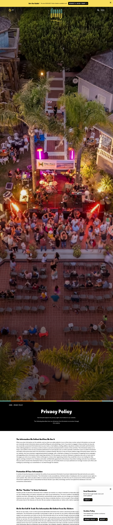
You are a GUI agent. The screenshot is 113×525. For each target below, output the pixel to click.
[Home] (56, 15)
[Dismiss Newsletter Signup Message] (110, 489)
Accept (102, 519)
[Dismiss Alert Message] (110, 2)
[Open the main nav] (102, 10)
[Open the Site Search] (98, 10)
